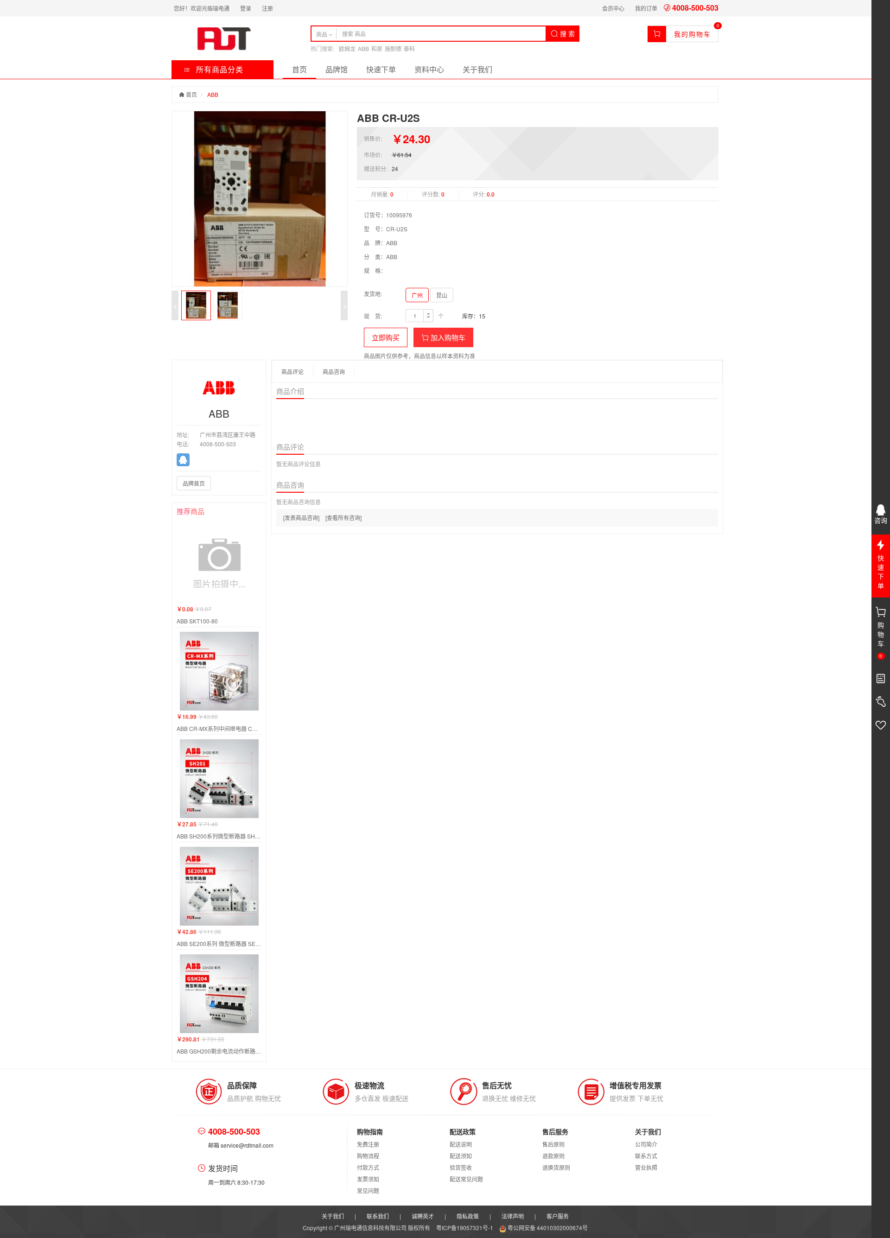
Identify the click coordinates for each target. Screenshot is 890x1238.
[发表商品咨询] (301, 517)
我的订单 (646, 8)
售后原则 (553, 1144)
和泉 (376, 48)
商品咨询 (334, 371)
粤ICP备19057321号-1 (465, 1228)
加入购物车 (447, 337)
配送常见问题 (466, 1179)
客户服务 (558, 1216)
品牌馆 (336, 69)
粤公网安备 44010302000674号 (547, 1228)
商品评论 (292, 371)
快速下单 (381, 69)
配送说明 (461, 1144)
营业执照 (646, 1167)
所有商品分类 (218, 69)
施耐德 (393, 48)
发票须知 (368, 1179)
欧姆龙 (347, 48)
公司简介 (646, 1144)
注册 (267, 8)
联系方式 (646, 1156)
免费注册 (368, 1144)
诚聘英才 (423, 1216)
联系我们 (378, 1216)
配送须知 (461, 1156)
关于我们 (477, 69)
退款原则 (553, 1156)
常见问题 (368, 1190)
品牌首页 (194, 483)
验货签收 (461, 1167)
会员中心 (613, 8)
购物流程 (368, 1156)
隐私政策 (468, 1216)
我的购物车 (692, 33)
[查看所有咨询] (343, 517)
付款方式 (368, 1167)
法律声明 (513, 1216)
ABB (363, 48)
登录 (245, 8)
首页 (299, 69)
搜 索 (566, 33)
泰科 (409, 48)
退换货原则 (556, 1167)
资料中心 (429, 69)
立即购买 (386, 337)
